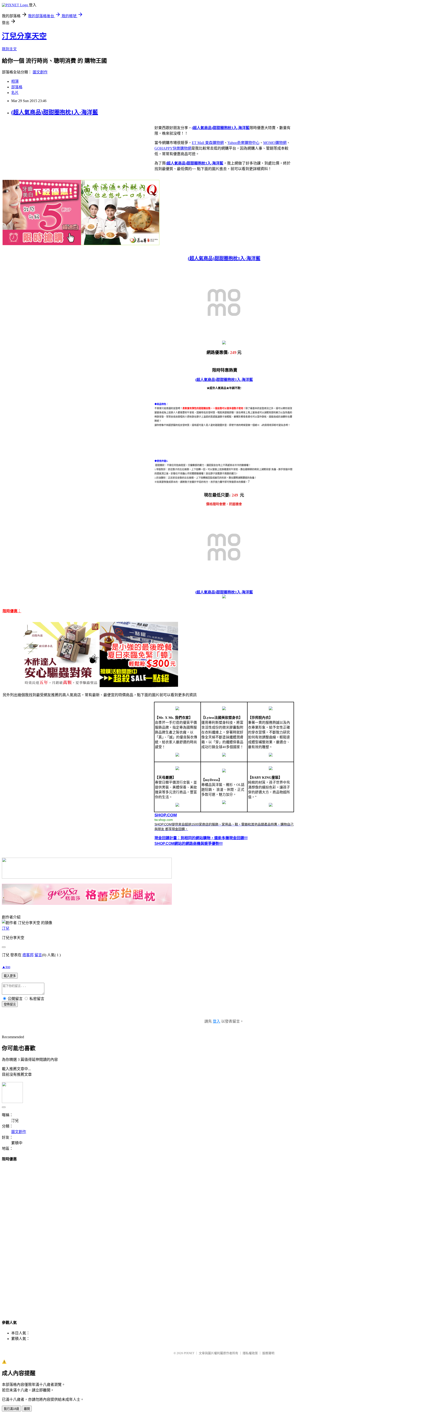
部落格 (16, 87)
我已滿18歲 (11, 1409)
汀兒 (5, 928)
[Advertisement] (224, 1236)
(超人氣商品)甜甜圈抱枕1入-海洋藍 (54, 112)
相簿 (15, 81)
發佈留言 (10, 1004)
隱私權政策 (250, 1353)
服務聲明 (268, 1353)
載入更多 (10, 976)
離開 (27, 1409)
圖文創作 (40, 72)
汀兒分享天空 (24, 36)
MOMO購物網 (275, 143)
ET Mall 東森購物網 (208, 143)
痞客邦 (28, 955)
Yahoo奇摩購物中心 (243, 143)
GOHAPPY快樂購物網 (172, 148)
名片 (15, 93)
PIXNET (189, 1353)
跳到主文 (9, 49)
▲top (6, 967)
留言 (38, 955)
